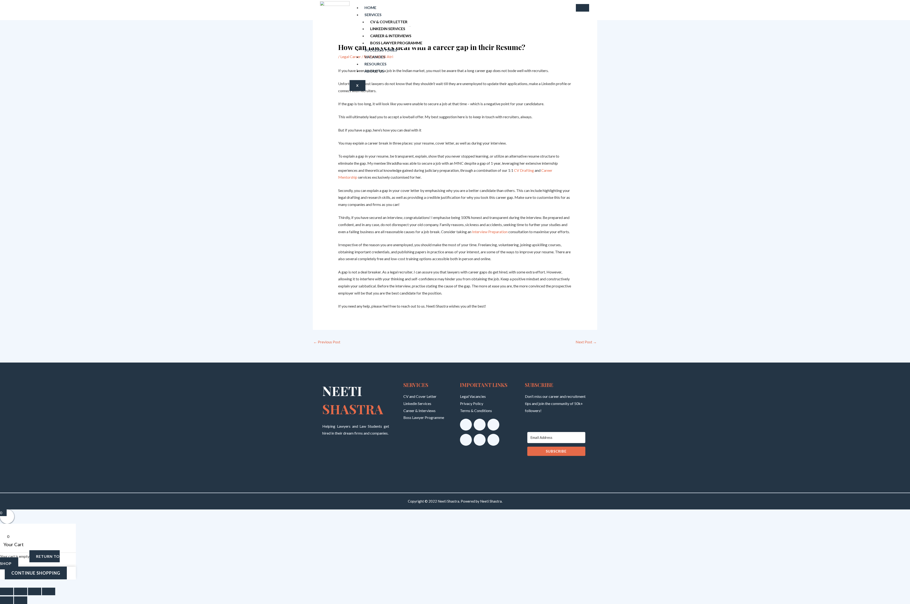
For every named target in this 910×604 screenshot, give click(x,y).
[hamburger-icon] (582, 8)
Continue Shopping (35, 573)
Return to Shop (30, 560)
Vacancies (374, 56)
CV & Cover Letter (388, 21)
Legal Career (350, 56)
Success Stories (380, 50)
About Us (374, 71)
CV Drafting (524, 170)
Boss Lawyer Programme (396, 43)
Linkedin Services (387, 28)
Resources (375, 64)
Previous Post (326, 342)
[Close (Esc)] (48, 591)
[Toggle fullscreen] (20, 591)
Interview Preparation (490, 231)
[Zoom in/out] (6, 591)
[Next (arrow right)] (20, 600)
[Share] (34, 591)
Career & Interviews (390, 35)
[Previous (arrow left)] (6, 600)
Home (370, 7)
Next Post (586, 342)
